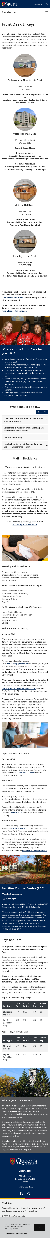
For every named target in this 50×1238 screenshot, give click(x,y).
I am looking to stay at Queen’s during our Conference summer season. (23, 445)
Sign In (37, 4)
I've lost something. (13, 437)
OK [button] (39, 1228)
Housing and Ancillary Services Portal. (19, 688)
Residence (9, 12)
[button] (47, 4)
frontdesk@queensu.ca (17, 663)
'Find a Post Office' (26, 772)
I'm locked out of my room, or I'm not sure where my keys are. (23, 419)
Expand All (42, 412)
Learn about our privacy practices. (16, 1233)
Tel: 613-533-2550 (25, 1187)
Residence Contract (20, 828)
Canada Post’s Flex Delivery (34, 850)
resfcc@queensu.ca (13, 894)
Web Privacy (7, 1203)
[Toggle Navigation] (46, 12)
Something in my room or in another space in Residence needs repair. (24, 429)
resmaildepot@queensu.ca (25, 524)
